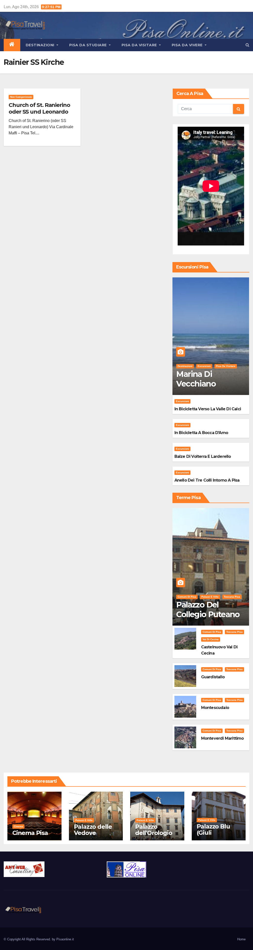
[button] (247, 45)
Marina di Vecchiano (196, 378)
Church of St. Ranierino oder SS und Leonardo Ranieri (39, 112)
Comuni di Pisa (187, 596)
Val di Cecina (211, 639)
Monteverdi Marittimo (222, 738)
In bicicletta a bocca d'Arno (201, 432)
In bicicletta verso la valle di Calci (207, 409)
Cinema (18, 826)
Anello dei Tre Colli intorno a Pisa (207, 480)
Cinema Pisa (30, 832)
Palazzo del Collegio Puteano (207, 609)
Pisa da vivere (188, 45)
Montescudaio (215, 707)
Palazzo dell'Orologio (153, 829)
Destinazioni (41, 45)
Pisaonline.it (65, 939)
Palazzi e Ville (210, 596)
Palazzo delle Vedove (93, 829)
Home (241, 939)
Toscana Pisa (232, 596)
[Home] (12, 45)
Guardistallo (213, 677)
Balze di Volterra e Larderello (202, 456)
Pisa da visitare (140, 45)
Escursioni (204, 366)
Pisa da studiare (88, 45)
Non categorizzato (21, 97)
